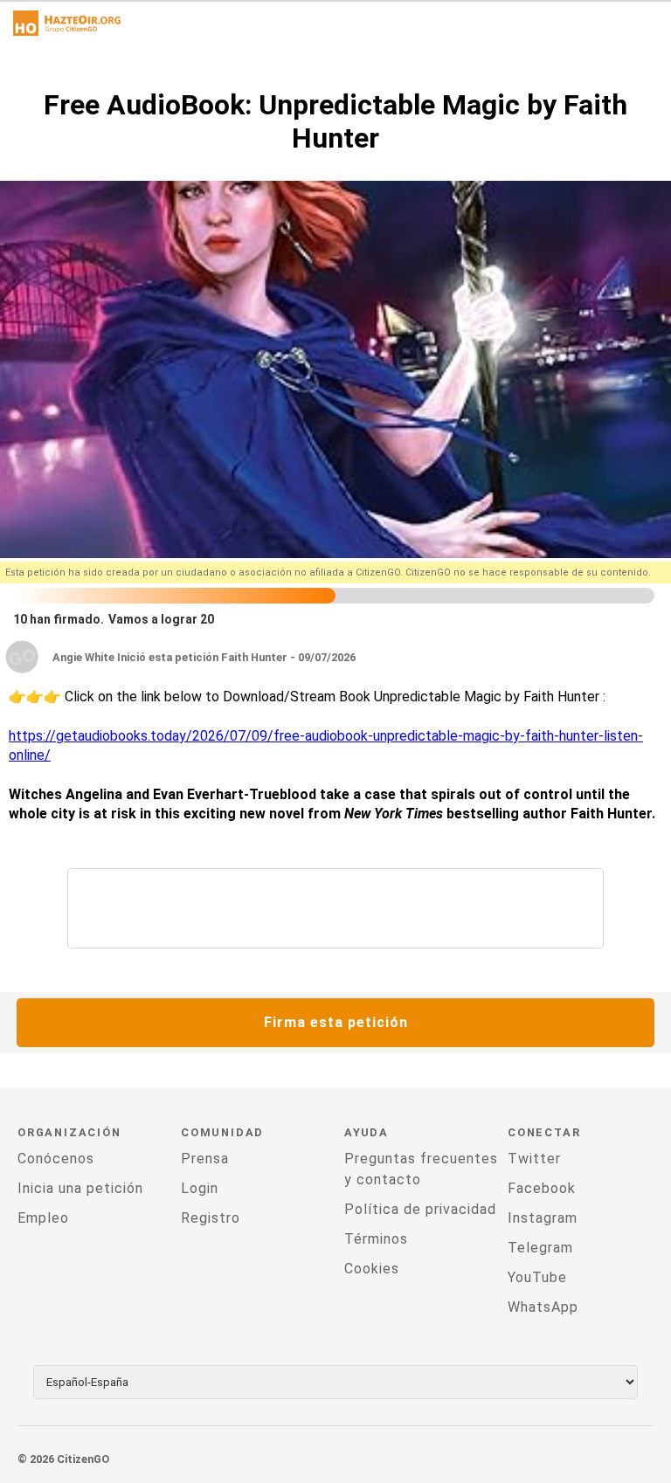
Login (199, 1188)
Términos (376, 1239)
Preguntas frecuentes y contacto (421, 1169)
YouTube (537, 1277)
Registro (210, 1218)
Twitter (534, 1158)
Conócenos (55, 1158)
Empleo (43, 1218)
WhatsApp (543, 1307)
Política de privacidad (420, 1209)
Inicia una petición (80, 1188)
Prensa (205, 1158)
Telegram (540, 1247)
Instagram (543, 1218)
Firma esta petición (336, 1022)
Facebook (542, 1188)
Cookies (371, 1268)
